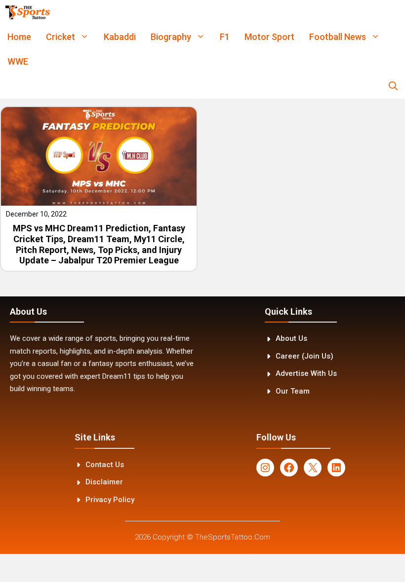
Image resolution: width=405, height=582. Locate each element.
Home (19, 37)
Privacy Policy (109, 499)
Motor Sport (269, 37)
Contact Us (104, 464)
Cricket (60, 37)
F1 (225, 37)
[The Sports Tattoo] (27, 12)
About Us (291, 338)
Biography (171, 37)
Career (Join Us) (304, 356)
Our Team (293, 391)
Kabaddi (120, 37)
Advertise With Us (306, 373)
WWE (17, 61)
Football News (337, 37)
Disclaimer (104, 481)
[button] (393, 86)
